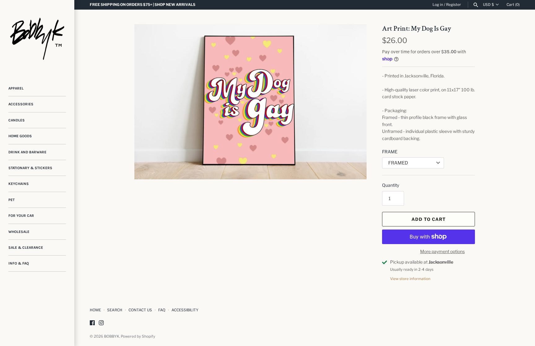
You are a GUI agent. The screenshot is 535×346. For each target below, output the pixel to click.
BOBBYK (111, 336)
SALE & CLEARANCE (25, 247)
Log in (438, 4)
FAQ (161, 310)
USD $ (488, 4)
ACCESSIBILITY (185, 310)
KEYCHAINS (18, 184)
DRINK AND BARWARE (27, 152)
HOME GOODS (20, 136)
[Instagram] (101, 323)
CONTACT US (140, 310)
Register (453, 4)
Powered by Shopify (138, 336)
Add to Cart (428, 219)
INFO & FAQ (18, 263)
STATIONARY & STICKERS (30, 168)
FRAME (390, 151)
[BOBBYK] (37, 37)
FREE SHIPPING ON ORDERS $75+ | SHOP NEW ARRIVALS (142, 4)
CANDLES (16, 120)
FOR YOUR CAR (21, 215)
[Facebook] (92, 323)
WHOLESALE (18, 232)
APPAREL (16, 88)
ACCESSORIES (20, 104)
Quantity (390, 185)
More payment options (442, 251)
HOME (95, 310)
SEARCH (114, 310)
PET (11, 200)
